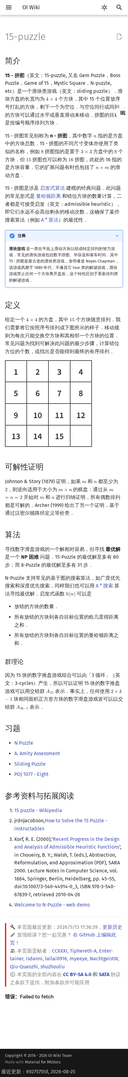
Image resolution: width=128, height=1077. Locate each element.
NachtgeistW (104, 959)
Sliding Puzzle (30, 764)
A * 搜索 (104, 586)
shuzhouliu (52, 967)
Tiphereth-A (83, 951)
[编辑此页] (119, 37)
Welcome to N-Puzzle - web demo (52, 905)
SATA (104, 974)
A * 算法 (49, 220)
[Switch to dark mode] (104, 7)
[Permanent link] (26, 60)
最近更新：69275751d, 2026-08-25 (38, 1072)
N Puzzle (23, 743)
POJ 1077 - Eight (31, 774)
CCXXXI (59, 951)
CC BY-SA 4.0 (77, 974)
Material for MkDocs (43, 1062)
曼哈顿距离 (48, 196)
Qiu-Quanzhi (24, 967)
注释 (22, 235)
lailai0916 (56, 959)
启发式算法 (52, 188)
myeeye (78, 959)
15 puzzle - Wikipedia (38, 810)
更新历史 (112, 927)
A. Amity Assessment (37, 753)
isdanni (34, 959)
